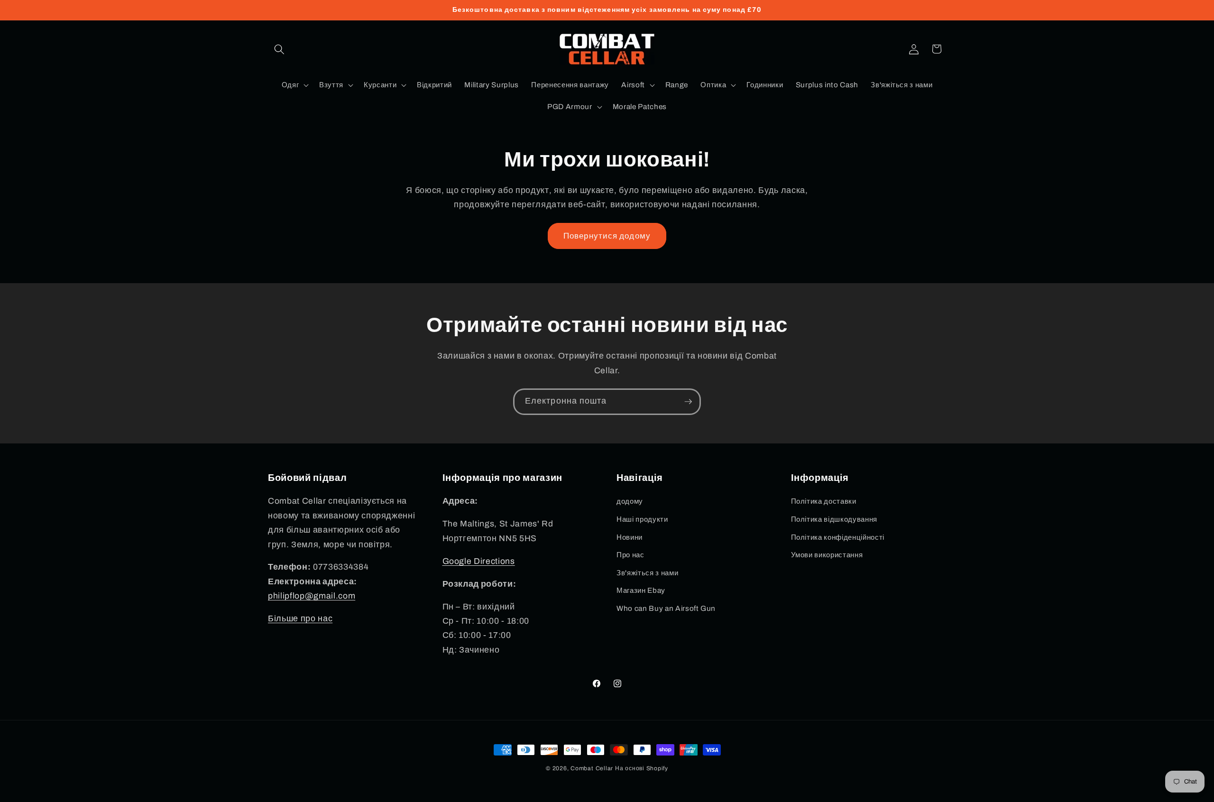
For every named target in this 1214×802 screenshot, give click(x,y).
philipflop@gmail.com (311, 595)
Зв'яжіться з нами (647, 573)
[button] (279, 48)
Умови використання (827, 555)
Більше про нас (300, 618)
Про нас (630, 555)
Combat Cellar (591, 768)
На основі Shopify (641, 768)
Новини (629, 537)
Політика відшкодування (834, 519)
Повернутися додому (607, 236)
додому (629, 501)
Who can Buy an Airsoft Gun (666, 608)
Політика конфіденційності (838, 537)
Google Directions (478, 561)
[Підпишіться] (688, 401)
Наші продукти (642, 519)
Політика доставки (823, 501)
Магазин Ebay (640, 590)
